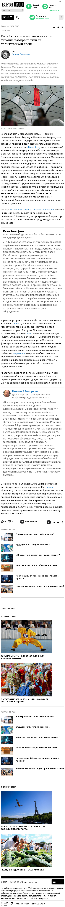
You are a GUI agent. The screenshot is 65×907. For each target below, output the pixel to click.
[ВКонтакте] (54, 27)
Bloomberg (34, 146)
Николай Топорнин (25, 391)
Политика (5, 30)
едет (30, 333)
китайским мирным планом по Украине (32, 209)
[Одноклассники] (62, 27)
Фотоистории (8, 616)
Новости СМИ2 (8, 608)
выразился (19, 353)
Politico (17, 323)
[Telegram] (58, 27)
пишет (49, 486)
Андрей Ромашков (21, 54)
